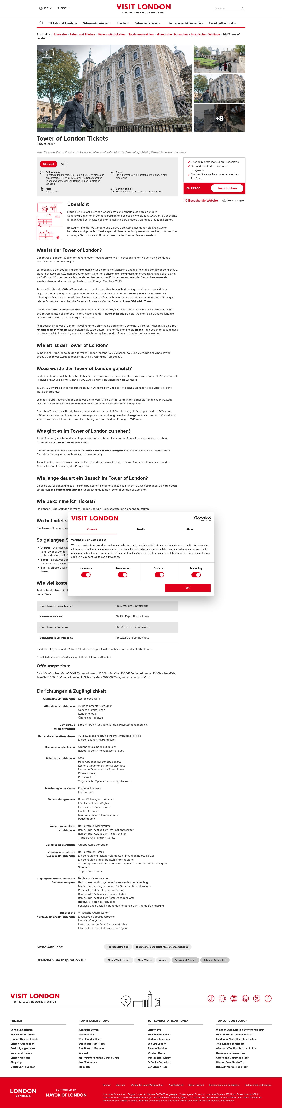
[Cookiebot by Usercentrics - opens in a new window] (196, 518)
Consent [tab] (92, 529)
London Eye (154, 1030)
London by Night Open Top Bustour (236, 1039)
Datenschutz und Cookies (258, 1085)
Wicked (83, 1053)
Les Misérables (88, 1062)
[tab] (48, 164)
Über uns (120, 1085)
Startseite (60, 34)
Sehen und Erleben (82, 34)
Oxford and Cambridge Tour (232, 1058)
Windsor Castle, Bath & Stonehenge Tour (240, 1030)
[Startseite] (41, 23)
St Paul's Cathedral (159, 1062)
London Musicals (20, 1058)
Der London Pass (157, 1067)
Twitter (256, 998)
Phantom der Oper (90, 1039)
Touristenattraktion (141, 34)
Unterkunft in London (22, 1067)
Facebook (268, 998)
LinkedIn (245, 998)
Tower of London (157, 1048)
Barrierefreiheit (196, 1085)
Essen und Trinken (21, 1053)
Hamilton (84, 1067)
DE (46, 8)
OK (188, 587)
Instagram (233, 998)
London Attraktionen (22, 1043)
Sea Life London (157, 1043)
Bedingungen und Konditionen (224, 1085)
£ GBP (62, 8)
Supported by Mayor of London (66, 1093)
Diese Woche (144, 960)
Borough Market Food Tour (232, 1067)
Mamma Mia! (86, 1034)
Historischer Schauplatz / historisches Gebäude (188, 34)
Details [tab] (141, 529)
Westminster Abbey (159, 1058)
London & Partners (23, 1093)
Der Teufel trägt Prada (92, 1043)
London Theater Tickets (24, 1039)
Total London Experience (230, 1043)
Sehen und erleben (21, 1030)
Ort (62, 164)
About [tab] (190, 529)
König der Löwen (89, 1030)
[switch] (122, 574)
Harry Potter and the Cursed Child (99, 1058)
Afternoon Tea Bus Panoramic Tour (236, 1048)
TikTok (211, 998)
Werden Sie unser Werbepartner (147, 1085)
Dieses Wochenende (118, 960)
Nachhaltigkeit (176, 1085)
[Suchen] (242, 7)
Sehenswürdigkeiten (112, 34)
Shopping (16, 1062)
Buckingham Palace (159, 1034)
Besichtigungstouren (22, 1048)
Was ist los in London (22, 1034)
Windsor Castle (156, 1053)
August (163, 960)
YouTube (222, 998)
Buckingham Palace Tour (230, 1053)
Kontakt (106, 1085)
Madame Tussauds (159, 1039)
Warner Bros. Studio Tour (230, 1062)
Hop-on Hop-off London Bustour (234, 1034)
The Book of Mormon (91, 1048)
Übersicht (48, 164)
